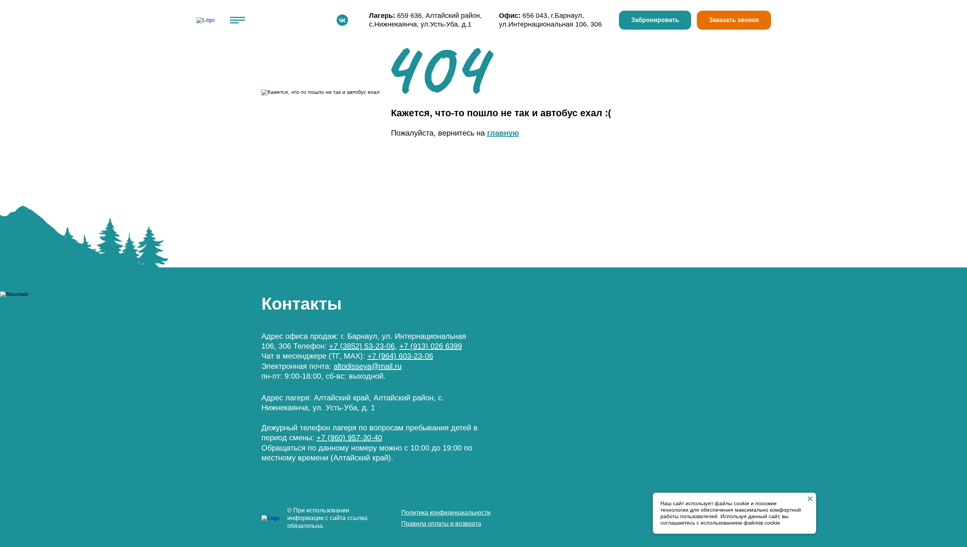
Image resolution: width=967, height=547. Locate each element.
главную (503, 133)
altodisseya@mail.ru (368, 366)
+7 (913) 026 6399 (430, 346)
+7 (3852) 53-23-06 (362, 346)
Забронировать (655, 20)
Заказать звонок (734, 20)
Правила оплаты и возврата (441, 523)
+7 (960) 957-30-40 (349, 437)
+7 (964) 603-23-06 (400, 356)
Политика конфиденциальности (446, 512)
